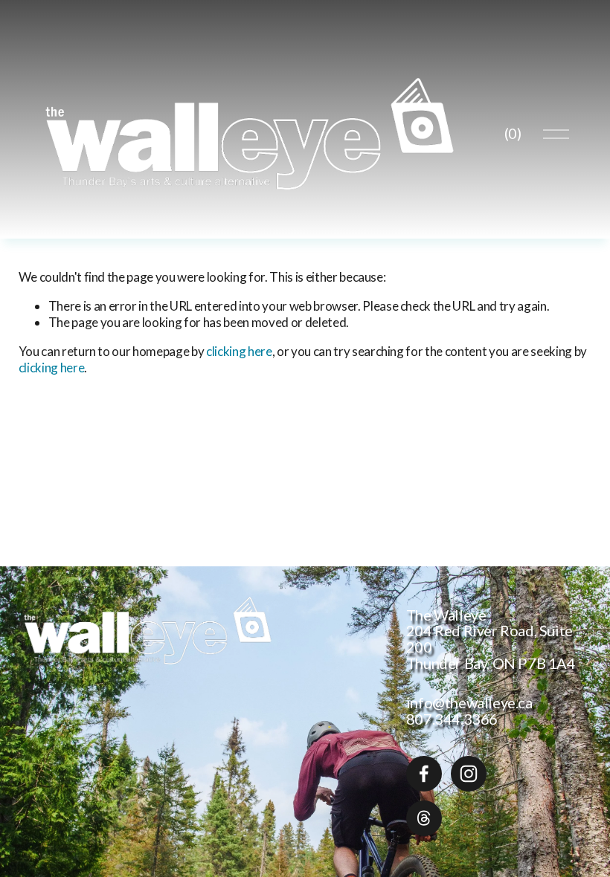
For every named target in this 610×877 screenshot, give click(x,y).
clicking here (239, 351)
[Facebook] (424, 774)
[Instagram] (469, 774)
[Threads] (424, 818)
